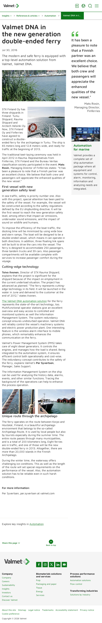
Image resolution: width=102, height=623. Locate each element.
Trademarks (47, 610)
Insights (5, 589)
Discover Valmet (10, 600)
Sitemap (22, 610)
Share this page (9, 543)
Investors (6, 592)
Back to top (51, 545)
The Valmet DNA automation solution (24, 301)
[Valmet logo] (37, 6)
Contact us (7, 596)
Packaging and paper (46, 584)
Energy (39, 591)
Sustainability (8, 585)
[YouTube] (64, 564)
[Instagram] (45, 564)
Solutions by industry (80, 594)
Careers (5, 581)
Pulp (38, 580)
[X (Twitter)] (51, 564)
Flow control (76, 584)
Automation (36, 524)
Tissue (39, 587)
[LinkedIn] (58, 564)
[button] (6, 15)
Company (6, 577)
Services (40, 595)
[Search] (90, 6)
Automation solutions (80, 580)
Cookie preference (10, 614)
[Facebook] (38, 564)
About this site (9, 610)
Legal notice (34, 610)
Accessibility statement (67, 610)
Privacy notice (87, 610)
